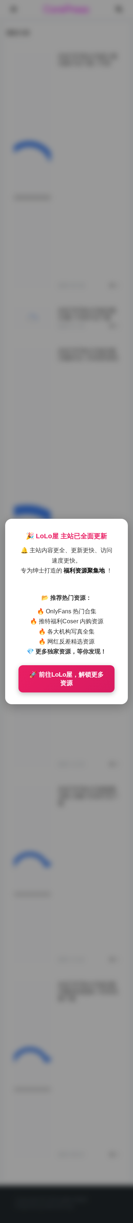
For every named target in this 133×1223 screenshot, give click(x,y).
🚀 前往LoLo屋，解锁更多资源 (66, 679)
